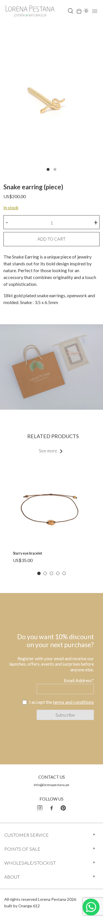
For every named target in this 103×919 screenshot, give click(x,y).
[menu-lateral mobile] (94, 10)
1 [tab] (48, 170)
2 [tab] (55, 170)
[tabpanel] (51, 100)
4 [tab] (58, 573)
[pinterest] (63, 807)
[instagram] (40, 807)
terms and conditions (73, 702)
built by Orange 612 (22, 905)
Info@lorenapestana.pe (51, 785)
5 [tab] (64, 573)
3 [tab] (51, 573)
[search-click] (70, 10)
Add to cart (51, 238)
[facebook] (51, 807)
